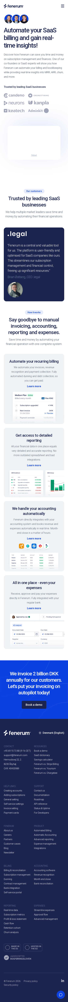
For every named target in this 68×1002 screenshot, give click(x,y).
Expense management (45, 843)
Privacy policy (31, 981)
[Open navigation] (62, 6)
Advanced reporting (43, 839)
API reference (40, 804)
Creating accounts (13, 790)
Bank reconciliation (43, 883)
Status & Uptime (42, 808)
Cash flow (9, 923)
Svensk (48, 768)
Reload (34, 155)
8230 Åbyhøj (10, 764)
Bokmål (49, 758)
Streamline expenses (44, 910)
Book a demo (34, 704)
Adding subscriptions (14, 795)
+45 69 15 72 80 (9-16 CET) (17, 751)
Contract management (15, 883)
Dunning (8, 879)
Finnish (48, 777)
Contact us (39, 790)
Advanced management (46, 919)
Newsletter (9, 852)
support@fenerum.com (15, 755)
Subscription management (17, 874)
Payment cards (11, 812)
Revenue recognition (44, 874)
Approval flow (41, 914)
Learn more (34, 386)
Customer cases (12, 843)
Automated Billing (42, 830)
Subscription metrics (14, 914)
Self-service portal (13, 892)
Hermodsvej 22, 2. (13, 759)
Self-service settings (14, 804)
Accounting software (44, 870)
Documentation (41, 795)
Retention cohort (12, 928)
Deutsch (49, 787)
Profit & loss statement (15, 919)
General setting (11, 799)
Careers (8, 835)
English (56, 749)
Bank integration (12, 888)
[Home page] (31, 6)
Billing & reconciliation (15, 870)
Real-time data (11, 910)
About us (8, 830)
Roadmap (39, 799)
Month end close (42, 879)
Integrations (40, 848)
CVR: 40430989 (11, 768)
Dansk (48, 749)
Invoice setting (11, 808)
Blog (6, 848)
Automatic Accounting (45, 835)
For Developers (41, 812)
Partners (8, 839)
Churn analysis (11, 932)
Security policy (11, 985)
